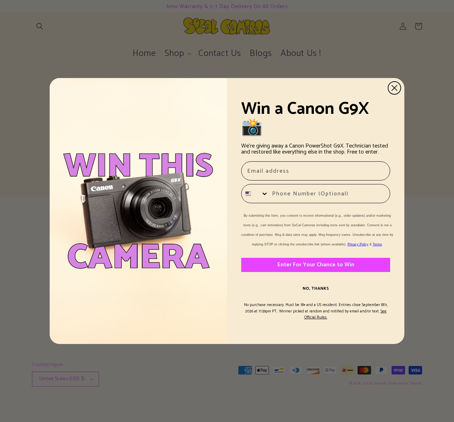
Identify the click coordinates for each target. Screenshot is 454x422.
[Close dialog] (394, 88)
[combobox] (255, 193)
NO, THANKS (316, 288)
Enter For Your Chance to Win (315, 265)
